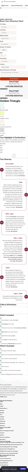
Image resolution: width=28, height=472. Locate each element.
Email (1, 41)
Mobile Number (4, 35)
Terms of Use (14, 469)
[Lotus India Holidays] (10, 2)
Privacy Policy (5, 469)
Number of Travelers (5, 47)
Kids (1, 52)
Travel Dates (3, 58)
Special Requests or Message (8, 70)
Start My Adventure (14, 78)
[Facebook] (1, 399)
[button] (23, 469)
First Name (3, 24)
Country (2, 64)
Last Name (3, 30)
